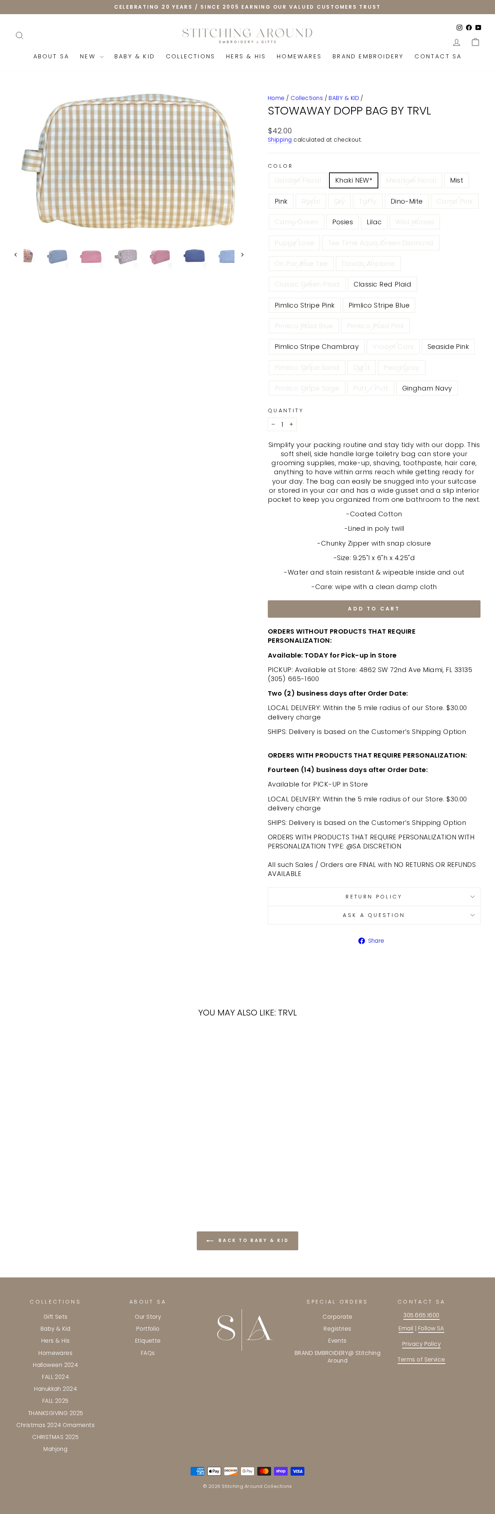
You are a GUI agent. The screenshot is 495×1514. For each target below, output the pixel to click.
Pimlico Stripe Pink (305, 305)
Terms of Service (421, 1359)
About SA (51, 56)
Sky (339, 201)
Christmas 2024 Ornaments (55, 1425)
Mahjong (55, 1449)
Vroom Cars (393, 346)
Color (281, 166)
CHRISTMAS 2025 (55, 1437)
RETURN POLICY (374, 896)
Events (337, 1340)
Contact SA (438, 56)
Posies (342, 221)
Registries (338, 1328)
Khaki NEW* (354, 180)
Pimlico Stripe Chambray (317, 346)
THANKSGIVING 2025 (55, 1413)
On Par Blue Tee (301, 263)
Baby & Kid (135, 56)
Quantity (286, 410)
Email (406, 1328)
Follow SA (431, 1328)
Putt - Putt (370, 388)
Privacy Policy (421, 1344)
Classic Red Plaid (383, 284)
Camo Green (297, 221)
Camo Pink (455, 201)
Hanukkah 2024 (55, 1389)
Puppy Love (294, 242)
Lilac (374, 221)
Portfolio (148, 1328)
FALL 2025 (55, 1401)
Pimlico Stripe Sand (307, 367)
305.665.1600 (421, 1315)
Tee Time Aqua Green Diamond (381, 242)
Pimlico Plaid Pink (375, 325)
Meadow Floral (411, 180)
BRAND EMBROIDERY (368, 56)
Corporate (337, 1317)
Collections (190, 56)
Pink (281, 201)
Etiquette (148, 1340)
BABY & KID (344, 98)
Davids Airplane (368, 263)
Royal (310, 201)
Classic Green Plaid (307, 284)
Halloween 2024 (55, 1365)
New (89, 56)
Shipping (280, 139)
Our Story (148, 1317)
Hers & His (246, 56)
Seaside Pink (448, 346)
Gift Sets (55, 1317)
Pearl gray (402, 367)
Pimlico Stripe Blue (379, 305)
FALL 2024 (55, 1377)
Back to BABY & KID (252, 1240)
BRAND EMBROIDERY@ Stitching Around (337, 1356)
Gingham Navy (427, 388)
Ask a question (374, 915)
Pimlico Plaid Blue (304, 325)
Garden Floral (298, 180)
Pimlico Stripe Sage (307, 388)
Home (276, 98)
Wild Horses (414, 221)
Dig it (361, 367)
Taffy (368, 201)
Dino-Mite (407, 201)
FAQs (148, 1353)
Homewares (299, 56)
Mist (456, 180)
